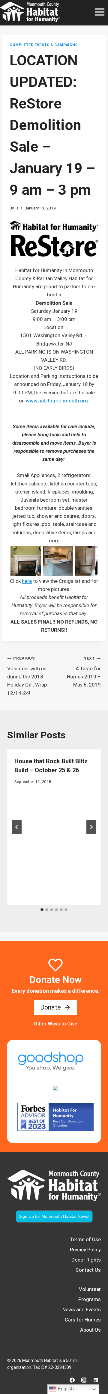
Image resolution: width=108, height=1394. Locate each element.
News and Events (81, 1309)
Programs (89, 1299)
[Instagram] (84, 1380)
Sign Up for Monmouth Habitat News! (54, 1216)
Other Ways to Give (55, 1024)
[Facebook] (72, 1380)
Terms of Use (85, 1239)
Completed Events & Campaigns (44, 45)
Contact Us (88, 1270)
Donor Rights (86, 1260)
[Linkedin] (96, 1380)
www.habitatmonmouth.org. (57, 401)
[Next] (91, 827)
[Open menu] (99, 11)
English (65, 1388)
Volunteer (90, 1289)
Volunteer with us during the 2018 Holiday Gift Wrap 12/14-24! (27, 676)
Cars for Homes (83, 1320)
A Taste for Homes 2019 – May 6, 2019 (84, 672)
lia (17, 208)
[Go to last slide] (17, 827)
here (27, 581)
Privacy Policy (85, 1250)
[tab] (42, 909)
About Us (90, 1330)
